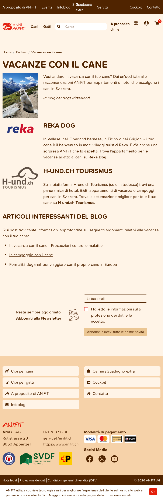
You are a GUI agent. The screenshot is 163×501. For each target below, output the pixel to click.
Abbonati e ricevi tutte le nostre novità (115, 331)
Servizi (102, 7)
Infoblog (63, 7)
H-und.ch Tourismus (76, 202)
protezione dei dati (107, 315)
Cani (34, 26)
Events (47, 7)
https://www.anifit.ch (61, 444)
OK (153, 492)
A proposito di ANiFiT (20, 7)
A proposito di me (120, 26)
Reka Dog (97, 157)
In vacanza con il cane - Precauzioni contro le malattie (56, 245)
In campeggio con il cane (31, 255)
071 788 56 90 (56, 432)
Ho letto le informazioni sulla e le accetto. (116, 315)
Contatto (153, 7)
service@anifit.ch (57, 438)
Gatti (47, 26)
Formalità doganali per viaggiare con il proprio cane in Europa (63, 264)
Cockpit (136, 7)
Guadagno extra (84, 7)
